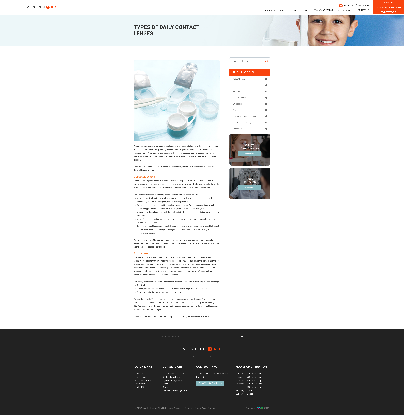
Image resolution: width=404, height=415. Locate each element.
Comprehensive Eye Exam (175, 373)
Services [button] (284, 10)
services (236, 91)
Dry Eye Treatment (388, 12)
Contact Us (363, 10)
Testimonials (140, 383)
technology (237, 129)
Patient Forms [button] (301, 10)
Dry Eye (166, 383)
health (235, 85)
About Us (139, 373)
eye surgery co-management (245, 116)
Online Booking (388, 2)
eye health (237, 110)
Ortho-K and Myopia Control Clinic (388, 7)
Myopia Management (172, 380)
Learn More (250, 154)
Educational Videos (323, 10)
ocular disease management (245, 122)
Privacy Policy (201, 408)
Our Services (140, 377)
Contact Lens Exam (172, 377)
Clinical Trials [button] (344, 10)
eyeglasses (237, 104)
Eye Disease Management (175, 390)
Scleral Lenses (169, 387)
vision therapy (239, 79)
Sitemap (211, 408)
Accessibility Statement (183, 408)
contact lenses (239, 98)
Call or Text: (210, 383)
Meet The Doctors (143, 380)
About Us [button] (269, 10)
